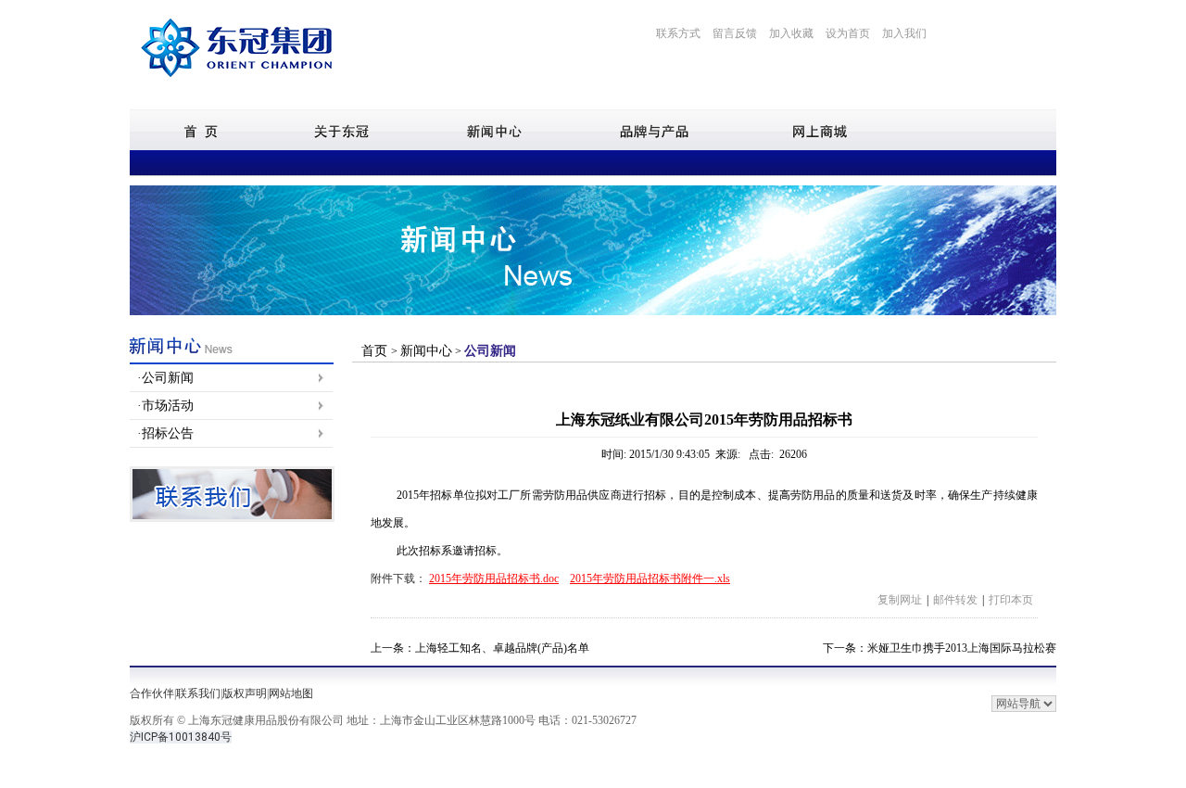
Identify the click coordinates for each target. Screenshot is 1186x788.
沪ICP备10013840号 (181, 737)
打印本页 (1011, 599)
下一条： (939, 648)
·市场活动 (165, 406)
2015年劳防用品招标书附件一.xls (650, 578)
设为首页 (848, 33)
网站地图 (291, 693)
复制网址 (899, 599)
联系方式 (678, 33)
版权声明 (244, 693)
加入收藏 (791, 33)
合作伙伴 (152, 693)
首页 (376, 351)
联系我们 (198, 693)
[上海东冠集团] (236, 82)
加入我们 (904, 33)
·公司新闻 (165, 378)
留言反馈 (735, 33)
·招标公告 (165, 433)
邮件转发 (955, 599)
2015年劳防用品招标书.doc (494, 578)
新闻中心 (426, 351)
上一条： (480, 648)
